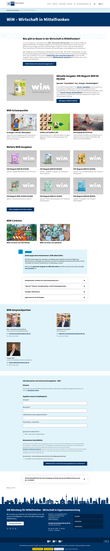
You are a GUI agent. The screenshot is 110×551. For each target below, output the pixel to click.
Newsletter (78, 521)
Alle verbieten (48, 549)
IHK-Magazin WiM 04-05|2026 (51, 169)
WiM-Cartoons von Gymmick (51, 242)
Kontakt (49, 4)
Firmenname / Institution (31, 422)
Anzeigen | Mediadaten (32, 292)
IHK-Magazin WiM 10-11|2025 (51, 196)
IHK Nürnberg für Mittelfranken (13, 10)
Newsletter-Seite (33, 390)
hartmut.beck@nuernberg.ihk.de (20, 334)
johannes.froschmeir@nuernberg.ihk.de (72, 334)
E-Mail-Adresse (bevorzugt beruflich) (35, 415)
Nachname (26, 407)
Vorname (26, 400)
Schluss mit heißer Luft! (49, 132)
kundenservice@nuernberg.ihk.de (32, 449)
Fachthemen (54, 4)
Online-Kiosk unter (60, 56)
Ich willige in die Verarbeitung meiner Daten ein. (39, 459)
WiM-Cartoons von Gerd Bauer (18, 242)
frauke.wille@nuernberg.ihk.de (19, 363)
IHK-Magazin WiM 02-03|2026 (84, 169)
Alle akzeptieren (37, 549)
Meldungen (69, 4)
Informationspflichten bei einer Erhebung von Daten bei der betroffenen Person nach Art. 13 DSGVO (52, 479)
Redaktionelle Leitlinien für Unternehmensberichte (41, 281)
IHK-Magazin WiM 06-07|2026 (18, 169)
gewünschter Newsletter (31, 432)
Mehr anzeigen (59, 549)
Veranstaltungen (62, 4)
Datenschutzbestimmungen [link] (71, 549)
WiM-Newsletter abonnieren (62, 57)
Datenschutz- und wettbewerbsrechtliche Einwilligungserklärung (44, 456)
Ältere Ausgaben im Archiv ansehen (20, 209)
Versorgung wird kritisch (82, 132)
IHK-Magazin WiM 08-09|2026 (68, 101)
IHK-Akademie (83, 4)
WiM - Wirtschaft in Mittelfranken (35, 434)
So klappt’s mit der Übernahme (19, 132)
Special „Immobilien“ (84, 87)
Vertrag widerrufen (15, 523)
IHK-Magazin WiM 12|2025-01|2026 (20, 196)
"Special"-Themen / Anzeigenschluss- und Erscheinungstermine (45, 286)
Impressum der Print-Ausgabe (34, 297)
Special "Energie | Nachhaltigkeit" (71, 93)
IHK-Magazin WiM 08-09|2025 (84, 196)
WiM (74, 4)
